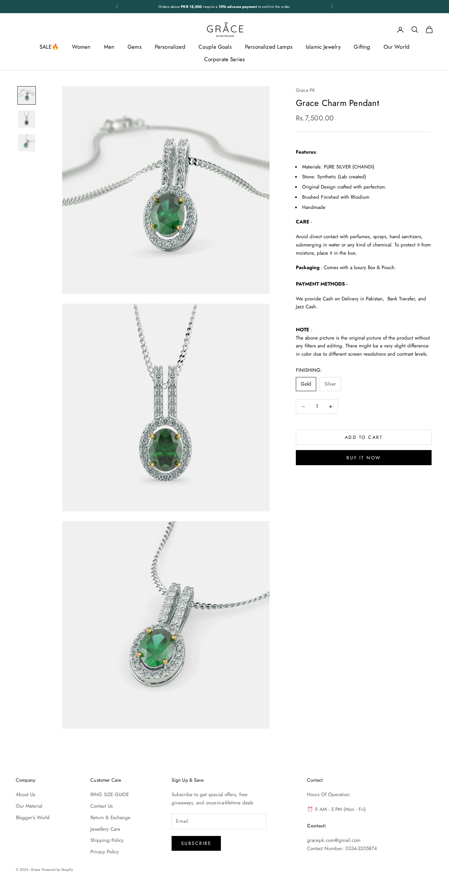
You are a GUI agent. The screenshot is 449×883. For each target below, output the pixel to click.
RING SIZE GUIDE (109, 794)
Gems (135, 47)
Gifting (362, 47)
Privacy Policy (104, 851)
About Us (25, 794)
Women (81, 47)
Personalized (170, 47)
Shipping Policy (107, 840)
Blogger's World (33, 817)
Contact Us (101, 806)
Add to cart (364, 437)
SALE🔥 (49, 47)
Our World (397, 47)
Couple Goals (215, 47)
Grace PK (305, 90)
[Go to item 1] (26, 95)
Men (109, 47)
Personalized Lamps (269, 47)
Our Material (29, 806)
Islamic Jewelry (323, 47)
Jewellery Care (105, 829)
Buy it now (363, 457)
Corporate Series (224, 59)
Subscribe (196, 843)
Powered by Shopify (57, 869)
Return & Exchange (110, 817)
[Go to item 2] (26, 119)
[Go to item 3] (26, 143)
